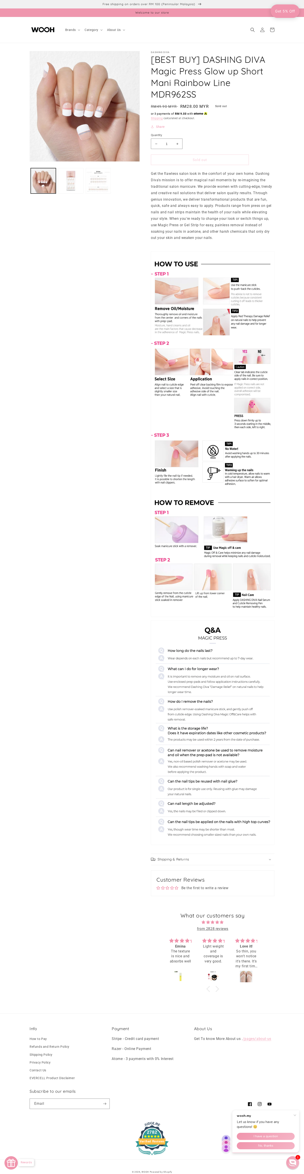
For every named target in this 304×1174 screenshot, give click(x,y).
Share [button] (160, 126)
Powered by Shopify (161, 1172)
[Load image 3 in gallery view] (98, 180)
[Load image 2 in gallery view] (70, 180)
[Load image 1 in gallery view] (43, 180)
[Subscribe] (104, 1104)
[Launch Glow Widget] (11, 1163)
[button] (72, 30)
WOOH (145, 1172)
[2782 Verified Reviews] (152, 1156)
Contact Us (38, 1070)
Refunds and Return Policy (49, 1046)
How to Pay (38, 1039)
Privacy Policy (40, 1062)
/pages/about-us (257, 1039)
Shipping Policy (41, 1054)
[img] (212, 922)
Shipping (157, 118)
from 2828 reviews (212, 929)
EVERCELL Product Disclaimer (52, 1078)
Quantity (156, 135)
